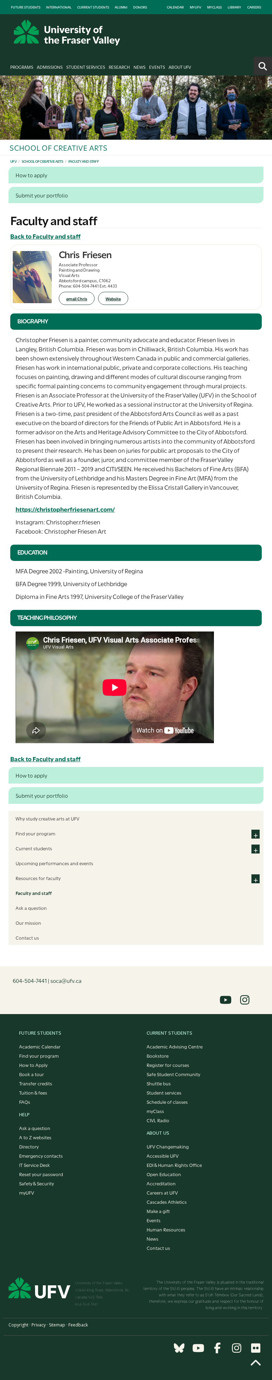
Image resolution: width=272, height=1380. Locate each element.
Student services (164, 1092)
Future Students (25, 7)
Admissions (50, 66)
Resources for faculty (38, 877)
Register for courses (168, 1064)
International (59, 7)
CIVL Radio (158, 1120)
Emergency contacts (41, 1155)
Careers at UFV (162, 1192)
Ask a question (31, 907)
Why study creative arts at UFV (47, 818)
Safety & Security (36, 1183)
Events (157, 66)
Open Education (164, 1174)
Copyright (18, 1325)
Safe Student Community (173, 1074)
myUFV (195, 7)
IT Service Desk (34, 1164)
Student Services (85, 66)
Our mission (28, 922)
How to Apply (33, 1064)
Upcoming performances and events (54, 863)
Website (113, 298)
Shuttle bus (159, 1083)
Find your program (35, 833)
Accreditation (161, 1183)
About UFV (180, 66)
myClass (214, 7)
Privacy (39, 1325)
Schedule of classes (167, 1101)
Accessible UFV (162, 1155)
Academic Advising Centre (175, 1046)
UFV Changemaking (168, 1146)
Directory (29, 1146)
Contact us (27, 937)
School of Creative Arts (42, 161)
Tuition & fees (33, 1092)
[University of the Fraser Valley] (67, 32)
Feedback (78, 1325)
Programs (21, 66)
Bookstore (158, 1055)
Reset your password (41, 1174)
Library (234, 7)
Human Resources (166, 1229)
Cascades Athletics (167, 1201)
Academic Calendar (40, 1046)
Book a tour (31, 1074)
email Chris (76, 298)
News (140, 66)
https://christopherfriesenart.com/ (65, 509)
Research (119, 66)
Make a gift (158, 1210)
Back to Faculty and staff (45, 236)
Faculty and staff (83, 161)
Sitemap (57, 1325)
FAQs (24, 1101)
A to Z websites (35, 1137)
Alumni (121, 7)
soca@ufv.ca (65, 980)
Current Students (93, 7)
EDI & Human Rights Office (174, 1164)
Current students (34, 848)
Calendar (175, 7)
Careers (254, 7)
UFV (13, 161)
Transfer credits (35, 1083)
